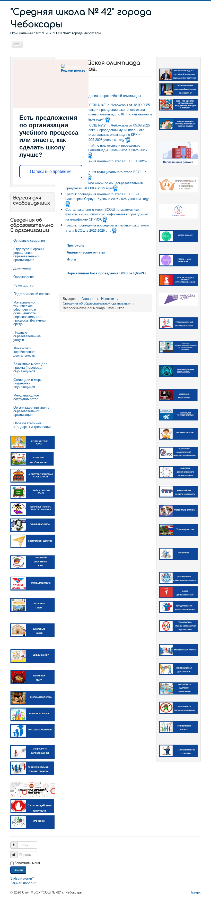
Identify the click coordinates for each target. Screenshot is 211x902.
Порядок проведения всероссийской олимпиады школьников (103, 98)
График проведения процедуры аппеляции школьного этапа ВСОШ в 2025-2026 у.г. (107, 228)
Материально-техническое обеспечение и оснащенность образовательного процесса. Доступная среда (29, 313)
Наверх (195, 892)
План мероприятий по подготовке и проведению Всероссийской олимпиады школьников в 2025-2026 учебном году (106, 150)
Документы (22, 268)
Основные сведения (29, 240)
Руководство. (23, 285)
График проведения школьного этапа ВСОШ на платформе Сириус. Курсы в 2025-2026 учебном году (107, 196)
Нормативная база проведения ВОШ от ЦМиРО (106, 273)
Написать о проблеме (51, 171)
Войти (18, 869)
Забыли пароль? (23, 882)
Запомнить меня (27, 863)
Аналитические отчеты (86, 252)
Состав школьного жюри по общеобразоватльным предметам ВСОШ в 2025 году (104, 185)
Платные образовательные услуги (27, 336)
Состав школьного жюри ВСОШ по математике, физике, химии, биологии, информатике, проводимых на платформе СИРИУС (107, 214)
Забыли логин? (22, 878)
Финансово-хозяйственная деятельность (24, 351)
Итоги (71, 259)
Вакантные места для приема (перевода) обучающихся (30, 367)
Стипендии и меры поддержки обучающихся (27, 383)
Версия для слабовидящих (31, 200)
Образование (23, 276)
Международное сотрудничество (26, 397)
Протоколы (76, 245)
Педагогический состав (31, 293)
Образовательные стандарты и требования (32, 424)
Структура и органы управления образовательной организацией (28, 254)
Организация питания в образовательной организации (31, 411)
